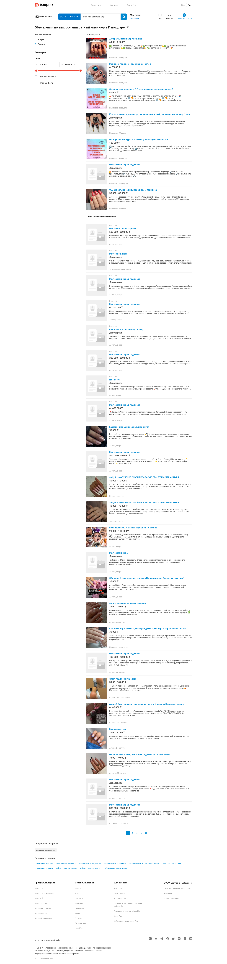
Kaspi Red (39, 898)
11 (146, 833)
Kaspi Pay (118, 888)
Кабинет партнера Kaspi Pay (126, 921)
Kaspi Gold (39, 888)
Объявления (45, 16)
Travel (77, 893)
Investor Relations (171, 898)
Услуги (41, 39)
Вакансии (168, 894)
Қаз (183, 5)
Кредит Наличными (43, 918)
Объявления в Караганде (90, 863)
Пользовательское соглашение (177, 889)
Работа (41, 44)
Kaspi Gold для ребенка (45, 893)
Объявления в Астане (44, 863)
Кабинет (169, 19)
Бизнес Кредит (120, 893)
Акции (77, 913)
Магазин (78, 888)
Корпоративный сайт (44, 958)
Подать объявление (184, 19)
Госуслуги (79, 918)
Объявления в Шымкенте (115, 863)
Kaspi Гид (79, 928)
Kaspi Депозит (41, 903)
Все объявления (43, 34)
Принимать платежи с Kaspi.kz (127, 911)
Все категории (71, 16)
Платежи (79, 898)
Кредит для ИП (41, 913)
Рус (189, 5)
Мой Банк (79, 903)
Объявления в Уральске (66, 868)
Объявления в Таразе (44, 868)
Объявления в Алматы (66, 863)
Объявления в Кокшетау (90, 868)
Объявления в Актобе (171, 863)
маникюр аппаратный (45, 850)
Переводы (79, 908)
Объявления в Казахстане (116, 868)
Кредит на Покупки (43, 908)
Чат (160, 19)
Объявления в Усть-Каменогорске (144, 863)
